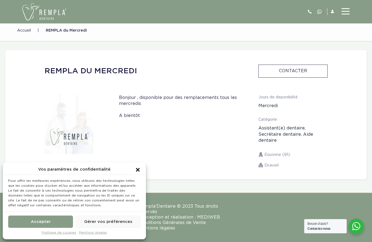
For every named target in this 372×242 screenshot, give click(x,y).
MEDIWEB (208, 217)
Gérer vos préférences (108, 221)
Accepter (41, 221)
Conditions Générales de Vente (172, 223)
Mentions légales (93, 232)
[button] (138, 169)
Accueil (24, 30)
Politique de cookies (59, 232)
